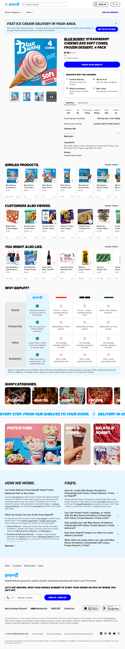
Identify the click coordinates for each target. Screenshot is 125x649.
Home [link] (7, 566)
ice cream (101, 501)
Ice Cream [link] (17, 566)
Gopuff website (83, 504)
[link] (14, 4)
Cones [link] (40, 566)
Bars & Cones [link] (29, 566)
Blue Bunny (74, 39)
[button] (115, 4)
